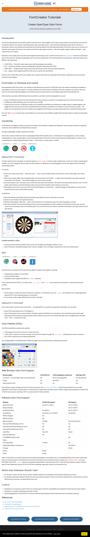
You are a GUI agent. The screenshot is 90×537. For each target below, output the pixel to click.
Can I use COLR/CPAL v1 (50, 387)
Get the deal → (76, 9)
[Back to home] (43, 3)
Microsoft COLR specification (13, 502)
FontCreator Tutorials (45, 17)
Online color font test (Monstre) (14, 508)
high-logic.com (30, 529)
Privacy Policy (47, 529)
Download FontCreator (71, 519)
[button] (3, 3)
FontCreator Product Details (44, 519)
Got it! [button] (84, 534)
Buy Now (39, 529)
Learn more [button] (56, 534)
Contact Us (61, 529)
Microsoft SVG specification (12, 504)
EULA (54, 529)
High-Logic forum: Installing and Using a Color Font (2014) (22, 506)
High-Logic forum (68, 55)
